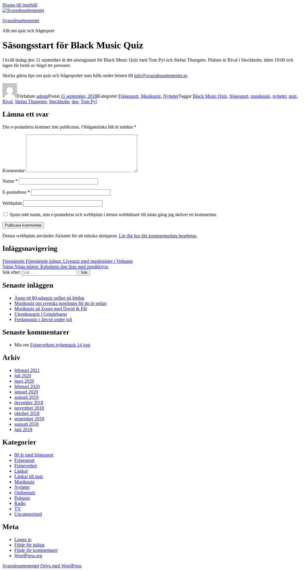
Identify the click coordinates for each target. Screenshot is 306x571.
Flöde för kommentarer (36, 550)
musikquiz (260, 96)
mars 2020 (24, 381)
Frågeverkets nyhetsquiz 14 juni (60, 344)
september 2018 (29, 418)
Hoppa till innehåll (19, 4)
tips (75, 101)
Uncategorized (28, 514)
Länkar (21, 471)
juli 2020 (22, 375)
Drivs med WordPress (61, 565)
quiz (293, 96)
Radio (20, 503)
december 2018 (28, 402)
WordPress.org (28, 555)
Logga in (22, 539)
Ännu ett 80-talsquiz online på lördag (49, 297)
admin (42, 96)
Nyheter (170, 96)
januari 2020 (26, 391)
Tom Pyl (89, 101)
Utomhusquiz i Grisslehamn (40, 314)
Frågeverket (25, 465)
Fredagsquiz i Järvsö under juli (43, 319)
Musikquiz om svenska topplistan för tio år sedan (60, 303)
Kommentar (13, 170)
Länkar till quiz (28, 476)
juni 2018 (23, 429)
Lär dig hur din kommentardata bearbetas (157, 235)
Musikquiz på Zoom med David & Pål (50, 308)
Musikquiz (151, 96)
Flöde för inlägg (29, 544)
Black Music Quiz (210, 96)
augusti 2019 (26, 397)
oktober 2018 (26, 413)
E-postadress (16, 192)
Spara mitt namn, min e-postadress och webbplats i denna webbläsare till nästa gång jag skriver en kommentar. (113, 214)
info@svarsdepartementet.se (160, 75)
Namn (10, 181)
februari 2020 (27, 386)
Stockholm (59, 101)
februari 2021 (27, 370)
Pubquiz (22, 497)
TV (17, 508)
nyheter (279, 96)
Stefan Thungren (31, 101)
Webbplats (12, 203)
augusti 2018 (26, 424)
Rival (7, 101)
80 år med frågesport (33, 454)
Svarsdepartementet (20, 20)
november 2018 (29, 407)
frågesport (239, 96)
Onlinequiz (24, 492)
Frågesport (128, 96)
